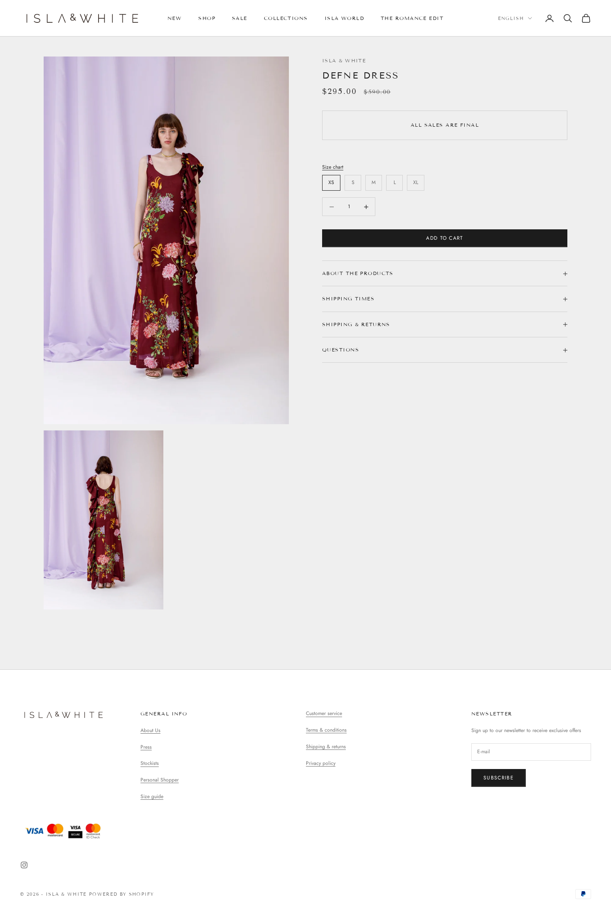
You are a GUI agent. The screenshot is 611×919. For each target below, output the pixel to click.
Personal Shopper (159, 780)
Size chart (332, 167)
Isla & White (344, 60)
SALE (239, 18)
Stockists (149, 763)
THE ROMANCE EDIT (412, 18)
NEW (175, 18)
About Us (150, 730)
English (511, 18)
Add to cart (444, 238)
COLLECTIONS (286, 18)
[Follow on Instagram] (24, 865)
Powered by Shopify (121, 894)
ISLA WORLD (344, 18)
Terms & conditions (326, 730)
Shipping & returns (326, 746)
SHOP (206, 18)
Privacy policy (320, 763)
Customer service (324, 713)
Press (146, 747)
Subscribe (498, 777)
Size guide (151, 796)
